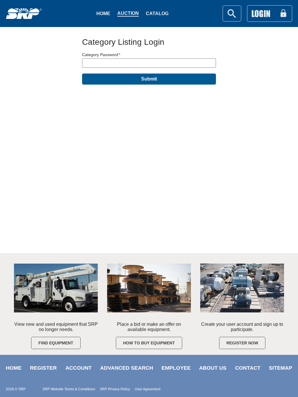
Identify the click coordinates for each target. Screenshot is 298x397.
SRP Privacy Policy (115, 389)
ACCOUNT (78, 368)
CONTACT (247, 368)
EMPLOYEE (176, 368)
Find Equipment (55, 343)
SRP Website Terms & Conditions (68, 389)
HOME (14, 368)
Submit (149, 78)
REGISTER (43, 368)
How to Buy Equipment (149, 343)
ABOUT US (212, 368)
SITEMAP (280, 368)
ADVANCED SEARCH (126, 368)
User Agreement (147, 389)
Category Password (100, 54)
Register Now (242, 343)
